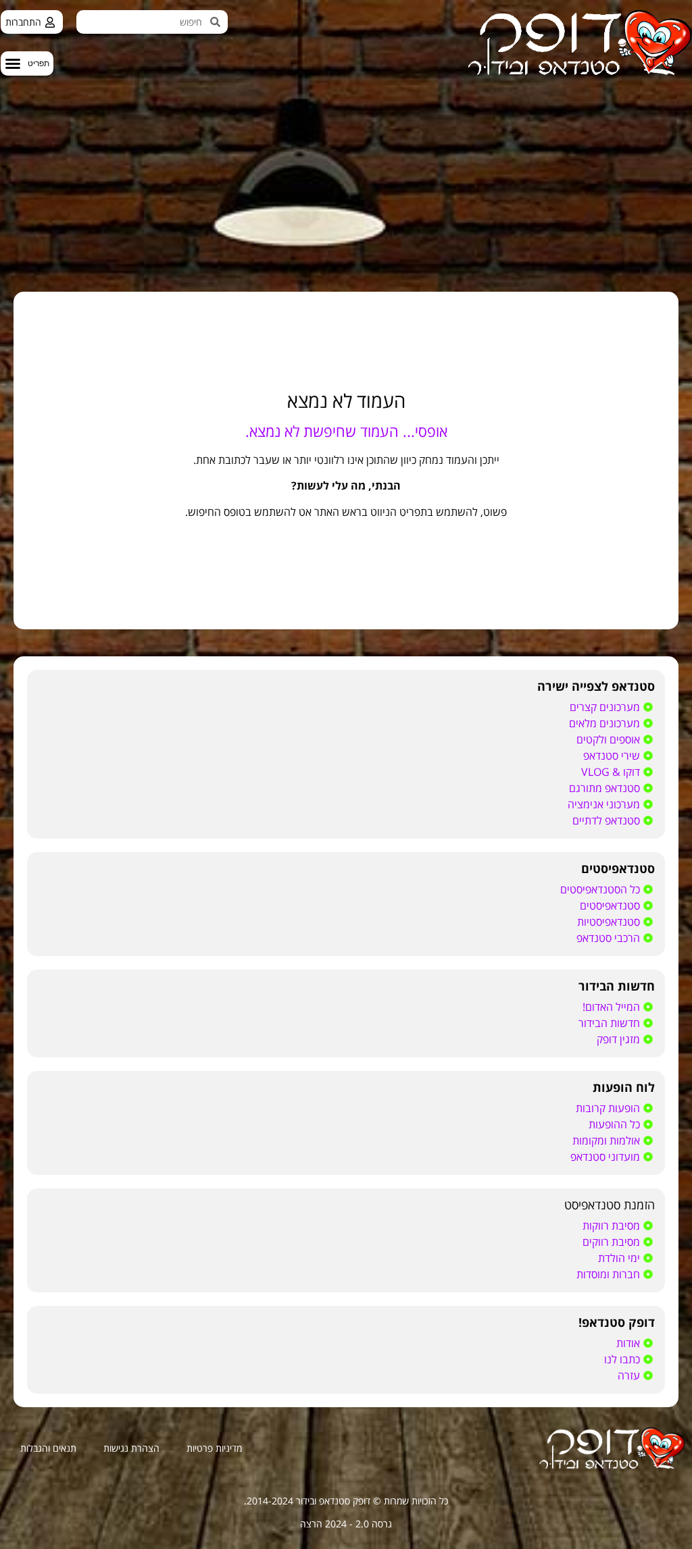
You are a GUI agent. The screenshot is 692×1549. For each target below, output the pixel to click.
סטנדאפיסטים (618, 868)
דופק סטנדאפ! (616, 1322)
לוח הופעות (624, 1087)
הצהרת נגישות (131, 1448)
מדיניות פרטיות (214, 1448)
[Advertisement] (346, 176)
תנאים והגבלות (48, 1448)
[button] (27, 63)
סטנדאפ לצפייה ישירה (596, 686)
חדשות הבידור (616, 986)
